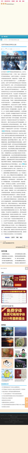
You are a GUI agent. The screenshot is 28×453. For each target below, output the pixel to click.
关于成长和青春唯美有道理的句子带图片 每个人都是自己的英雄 (14, 404)
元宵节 (8, 72)
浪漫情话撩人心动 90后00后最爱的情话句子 (8, 256)
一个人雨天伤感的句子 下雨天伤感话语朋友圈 (11, 393)
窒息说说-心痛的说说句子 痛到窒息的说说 (21, 263)
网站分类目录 (19, 415)
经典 (20, 1)
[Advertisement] (14, 20)
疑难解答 (16, 416)
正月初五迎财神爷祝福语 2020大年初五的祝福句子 (13, 395)
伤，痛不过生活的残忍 (19, 258)
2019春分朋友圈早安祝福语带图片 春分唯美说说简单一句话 (8, 260)
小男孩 (14, 423)
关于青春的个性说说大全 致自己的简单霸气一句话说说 (13, 389)
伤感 (17, 1)
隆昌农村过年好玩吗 (6, 400)
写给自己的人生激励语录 (7, 398)
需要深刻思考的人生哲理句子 (8, 402)
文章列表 (5, 39)
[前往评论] (26, 402)
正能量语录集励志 (5, 254)
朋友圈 (13, 1)
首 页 (2, 1)
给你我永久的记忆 (6, 406)
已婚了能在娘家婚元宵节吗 (8, 243)
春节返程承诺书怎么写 (20, 247)
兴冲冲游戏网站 (18, 234)
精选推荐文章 (24, 415)
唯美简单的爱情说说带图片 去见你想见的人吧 (21, 256)
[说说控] (14, 4)
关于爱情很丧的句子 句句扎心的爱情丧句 (11, 387)
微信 (23, 1)
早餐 (23, 164)
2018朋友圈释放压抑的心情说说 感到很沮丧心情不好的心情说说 (21, 260)
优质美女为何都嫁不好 (6, 258)
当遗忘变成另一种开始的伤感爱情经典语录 (11, 391)
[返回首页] (26, 399)
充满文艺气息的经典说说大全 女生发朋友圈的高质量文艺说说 (8, 263)
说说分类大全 (7, 1)
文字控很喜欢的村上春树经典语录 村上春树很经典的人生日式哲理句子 (21, 254)
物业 (3, 131)
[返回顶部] (26, 405)
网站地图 (12, 416)
